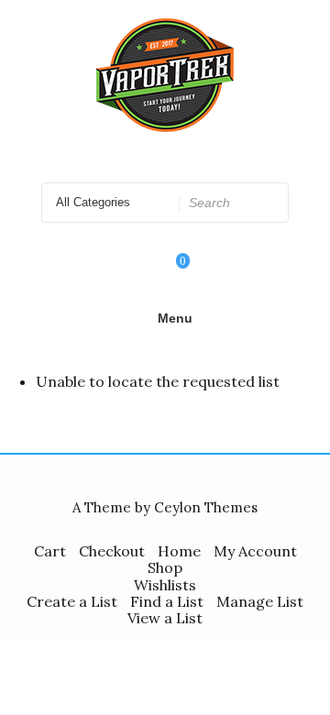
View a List (165, 618)
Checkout (112, 551)
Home (179, 551)
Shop (165, 567)
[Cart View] (170, 273)
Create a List (72, 601)
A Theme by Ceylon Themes (165, 507)
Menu (175, 318)
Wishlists (165, 585)
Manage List (259, 601)
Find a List (167, 601)
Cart (50, 551)
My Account (255, 551)
